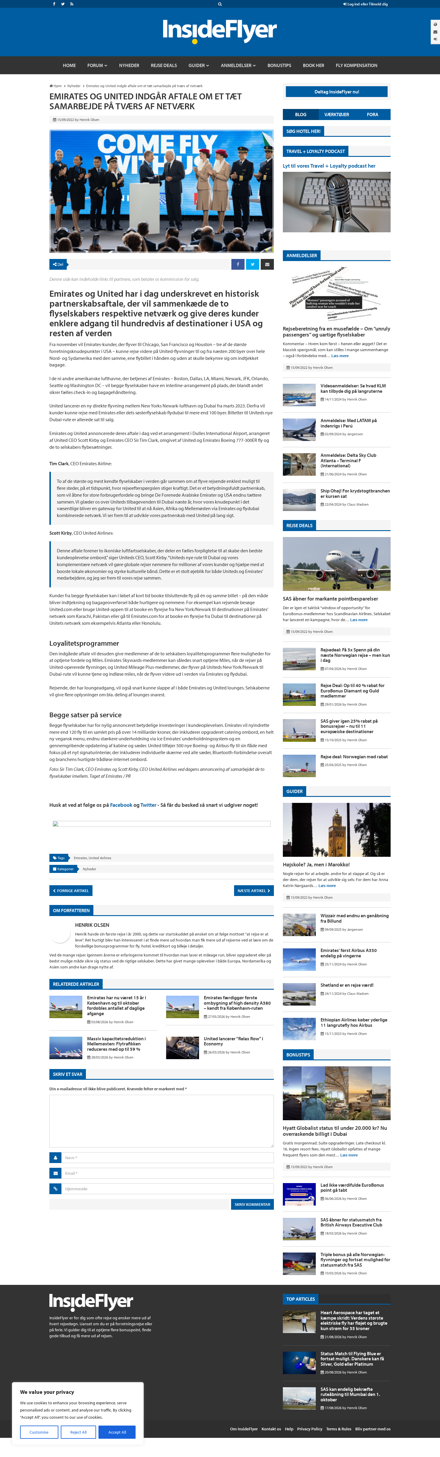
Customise (39, 1432)
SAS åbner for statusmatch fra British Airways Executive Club (351, 1222)
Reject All (78, 1432)
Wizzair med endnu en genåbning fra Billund (355, 918)
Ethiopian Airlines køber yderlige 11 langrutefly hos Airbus (354, 1022)
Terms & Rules (338, 1429)
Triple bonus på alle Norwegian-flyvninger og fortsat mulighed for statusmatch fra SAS (355, 1259)
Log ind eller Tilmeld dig (367, 3)
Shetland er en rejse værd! (347, 985)
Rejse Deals (299, 525)
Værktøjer (336, 114)
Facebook (121, 804)
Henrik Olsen (92, 924)
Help (289, 1429)
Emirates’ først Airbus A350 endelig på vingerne (349, 953)
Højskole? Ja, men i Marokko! (316, 864)
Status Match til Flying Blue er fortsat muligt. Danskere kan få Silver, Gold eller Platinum (352, 1358)
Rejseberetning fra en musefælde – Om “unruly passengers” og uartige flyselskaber (336, 331)
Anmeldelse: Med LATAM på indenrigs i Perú (349, 423)
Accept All (117, 1432)
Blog (301, 114)
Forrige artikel (72, 890)
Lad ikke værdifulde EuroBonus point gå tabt (352, 1187)
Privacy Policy (309, 1429)
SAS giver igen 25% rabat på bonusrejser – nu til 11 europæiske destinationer (349, 726)
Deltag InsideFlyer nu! (337, 92)
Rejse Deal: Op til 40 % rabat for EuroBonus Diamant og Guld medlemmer (353, 690)
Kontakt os (271, 1429)
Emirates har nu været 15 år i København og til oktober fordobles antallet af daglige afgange (116, 1005)
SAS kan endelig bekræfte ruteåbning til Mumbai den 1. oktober (350, 1394)
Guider (294, 791)
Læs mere (340, 355)
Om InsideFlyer (244, 1429)
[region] (78, 1413)
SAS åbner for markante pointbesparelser (330, 598)
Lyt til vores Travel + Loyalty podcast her (329, 165)
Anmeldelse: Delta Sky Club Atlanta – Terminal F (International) (348, 460)
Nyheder (89, 869)
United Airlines (100, 858)
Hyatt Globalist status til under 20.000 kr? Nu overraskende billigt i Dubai (335, 1130)
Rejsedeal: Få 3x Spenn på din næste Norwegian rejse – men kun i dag (355, 655)
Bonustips (298, 1055)
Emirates (80, 858)
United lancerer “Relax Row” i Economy (233, 1041)
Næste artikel (252, 890)
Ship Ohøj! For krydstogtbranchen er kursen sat (355, 493)
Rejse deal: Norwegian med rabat (354, 756)
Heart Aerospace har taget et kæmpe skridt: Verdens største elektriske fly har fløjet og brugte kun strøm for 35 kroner (354, 1320)
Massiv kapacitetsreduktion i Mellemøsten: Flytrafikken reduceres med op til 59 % (116, 1043)
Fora (372, 114)
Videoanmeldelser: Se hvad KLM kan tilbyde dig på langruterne (353, 388)
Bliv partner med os (373, 1429)
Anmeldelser (301, 255)
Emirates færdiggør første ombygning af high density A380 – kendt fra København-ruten (237, 1002)
